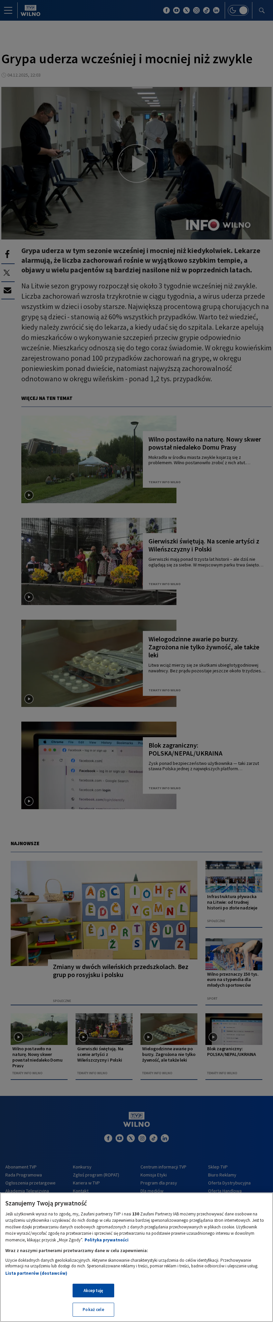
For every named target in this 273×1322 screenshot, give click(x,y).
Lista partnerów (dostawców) (36, 1273)
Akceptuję (93, 1290)
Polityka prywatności (107, 1240)
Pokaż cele (93, 1309)
